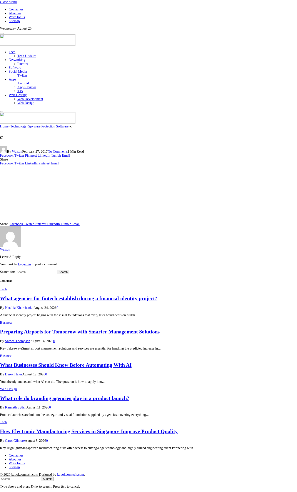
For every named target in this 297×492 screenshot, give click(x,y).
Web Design (25, 103)
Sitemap (14, 21)
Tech (12, 52)
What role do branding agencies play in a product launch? (64, 398)
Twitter (22, 75)
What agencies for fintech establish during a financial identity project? (78, 298)
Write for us (17, 17)
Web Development (30, 99)
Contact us (16, 9)
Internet (22, 63)
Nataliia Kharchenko (19, 308)
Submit (47, 478)
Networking (17, 60)
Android (23, 83)
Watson (17, 151)
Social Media (18, 71)
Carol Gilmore (15, 440)
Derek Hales (13, 374)
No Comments (58, 151)
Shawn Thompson (17, 341)
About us (15, 13)
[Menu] (1, 33)
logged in (24, 264)
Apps (12, 79)
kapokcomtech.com (70, 474)
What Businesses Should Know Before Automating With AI (66, 365)
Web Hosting (18, 95)
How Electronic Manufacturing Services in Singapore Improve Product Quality (89, 431)
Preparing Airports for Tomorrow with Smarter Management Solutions (80, 332)
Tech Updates (26, 56)
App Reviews (26, 87)
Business (6, 322)
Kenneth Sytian (15, 407)
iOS (20, 91)
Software (15, 67)
